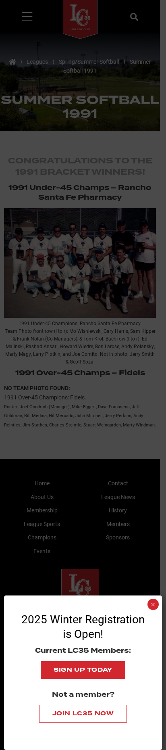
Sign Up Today (83, 670)
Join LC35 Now (83, 713)
